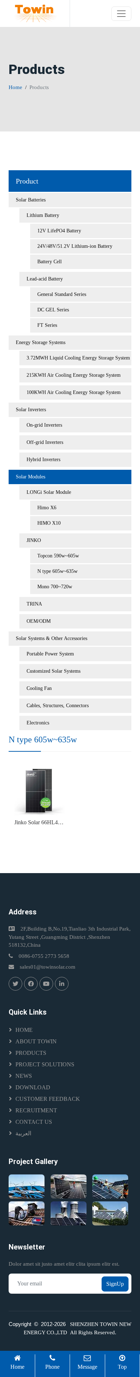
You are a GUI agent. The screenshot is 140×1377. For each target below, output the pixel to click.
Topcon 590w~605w (58, 555)
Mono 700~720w (54, 586)
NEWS (23, 1076)
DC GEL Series (53, 309)
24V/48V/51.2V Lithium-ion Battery (74, 246)
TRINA (34, 604)
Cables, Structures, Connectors (58, 705)
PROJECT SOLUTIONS (44, 1064)
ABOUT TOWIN (36, 1041)
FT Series (47, 325)
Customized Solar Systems (53, 671)
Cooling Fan (39, 688)
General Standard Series (61, 294)
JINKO (34, 540)
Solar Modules (30, 476)
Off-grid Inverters (45, 442)
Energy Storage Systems (40, 342)
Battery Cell (49, 261)
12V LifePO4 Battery (59, 230)
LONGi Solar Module (49, 492)
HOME (24, 1030)
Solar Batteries (31, 200)
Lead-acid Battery (45, 279)
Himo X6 (46, 507)
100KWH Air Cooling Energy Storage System (74, 392)
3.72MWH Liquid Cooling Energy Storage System (78, 358)
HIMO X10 (49, 523)
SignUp (115, 1284)
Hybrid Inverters (43, 459)
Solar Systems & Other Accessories (51, 638)
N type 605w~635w (57, 571)
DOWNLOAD (32, 1087)
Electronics (38, 722)
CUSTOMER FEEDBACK (47, 1099)
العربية (23, 1133)
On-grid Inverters (44, 425)
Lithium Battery (43, 215)
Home (15, 87)
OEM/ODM (39, 621)
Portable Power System (50, 654)
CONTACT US (33, 1122)
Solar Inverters (31, 409)
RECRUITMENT (36, 1110)
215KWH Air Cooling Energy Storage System (74, 375)
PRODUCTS (30, 1053)
